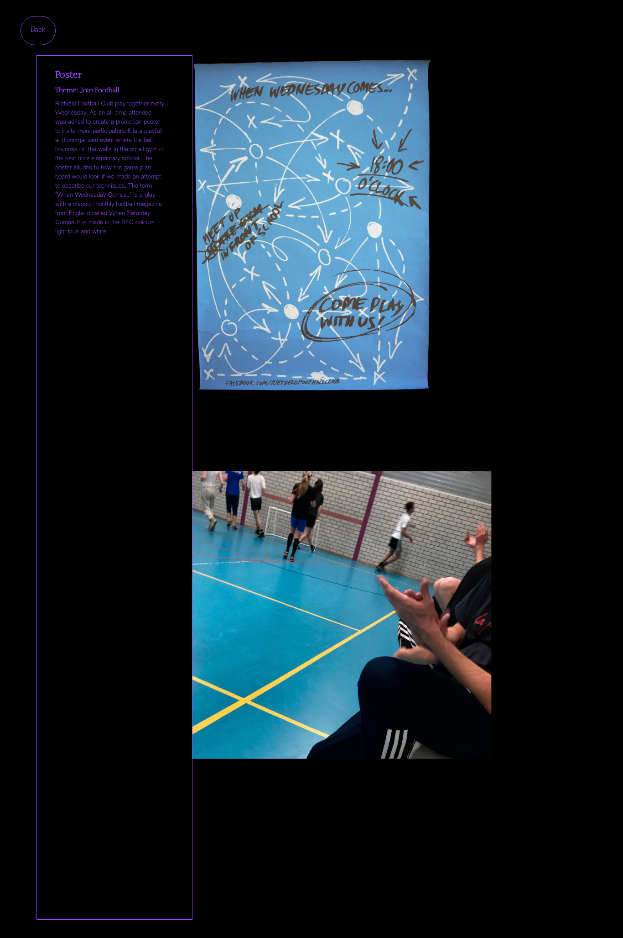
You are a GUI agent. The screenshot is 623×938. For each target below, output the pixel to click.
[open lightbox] (307, 231)
